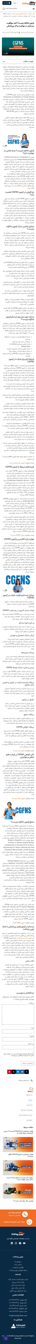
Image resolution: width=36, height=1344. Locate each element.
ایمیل (31, 1036)
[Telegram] (20, 1243)
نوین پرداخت (31, 14)
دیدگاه (31, 1003)
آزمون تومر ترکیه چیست (16, 463)
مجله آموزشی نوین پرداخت (18, 14)
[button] (4, 61)
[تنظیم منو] (34, 9)
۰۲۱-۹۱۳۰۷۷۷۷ (11, 8)
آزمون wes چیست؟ (18, 798)
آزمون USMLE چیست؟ (18, 186)
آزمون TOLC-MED (18, 923)
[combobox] (18, 1080)
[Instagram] (16, 1243)
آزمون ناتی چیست (18, 751)
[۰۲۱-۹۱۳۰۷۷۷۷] (4, 9)
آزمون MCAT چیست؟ (17, 535)
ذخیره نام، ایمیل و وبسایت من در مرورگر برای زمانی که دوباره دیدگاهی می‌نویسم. (19, 1054)
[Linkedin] (12, 1243)
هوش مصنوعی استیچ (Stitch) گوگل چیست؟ (20, 1155)
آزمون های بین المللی (26, 32)
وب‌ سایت (31, 1044)
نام (32, 1028)
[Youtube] (24, 1243)
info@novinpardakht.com (18, 1316)
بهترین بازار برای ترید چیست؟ (23, 1201)
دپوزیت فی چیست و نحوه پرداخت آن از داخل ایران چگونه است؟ (20, 1178)
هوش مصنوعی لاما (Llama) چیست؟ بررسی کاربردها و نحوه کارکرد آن (18, 1132)
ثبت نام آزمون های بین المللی (18, 937)
